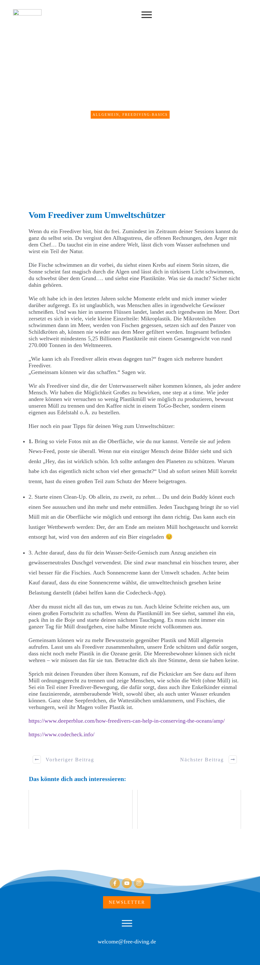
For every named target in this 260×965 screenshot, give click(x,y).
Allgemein (106, 114)
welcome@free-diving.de (127, 941)
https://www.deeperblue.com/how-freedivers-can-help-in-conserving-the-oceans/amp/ (127, 721)
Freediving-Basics (145, 114)
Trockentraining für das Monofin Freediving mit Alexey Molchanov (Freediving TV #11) (189, 809)
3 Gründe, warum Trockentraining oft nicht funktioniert (80, 809)
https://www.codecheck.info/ (61, 734)
